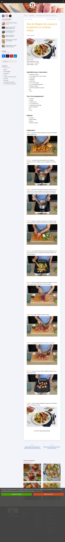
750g (40, 430)
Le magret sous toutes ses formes (9, 76)
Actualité (5, 69)
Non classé (5, 78)
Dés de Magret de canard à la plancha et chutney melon (42, 27)
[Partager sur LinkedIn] (15, 56)
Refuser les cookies (48, 494)
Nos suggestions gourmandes (9, 82)
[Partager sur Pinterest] (11, 56)
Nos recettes (5, 80)
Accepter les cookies (16, 494)
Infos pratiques (6, 73)
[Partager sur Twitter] (7, 56)
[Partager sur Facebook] (3, 56)
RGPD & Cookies (38, 491)
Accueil (25, 15)
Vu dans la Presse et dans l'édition (9, 83)
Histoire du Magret (6, 71)
